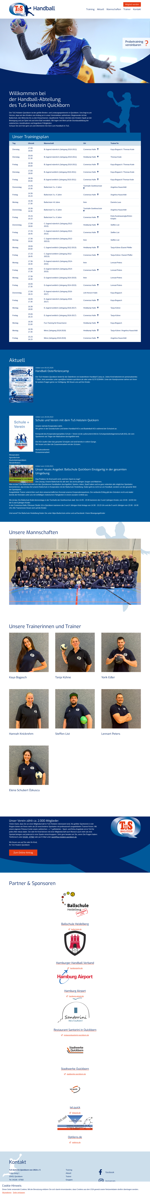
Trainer (127, 9)
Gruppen (69, 1180)
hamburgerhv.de (76, 968)
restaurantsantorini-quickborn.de (76, 1035)
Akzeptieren (7, 1192)
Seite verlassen (19, 1192)
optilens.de (76, 1142)
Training (90, 9)
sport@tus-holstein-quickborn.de (64, 837)
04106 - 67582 (28, 837)
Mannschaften (114, 9)
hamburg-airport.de (76, 996)
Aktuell (100, 9)
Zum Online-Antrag (23, 852)
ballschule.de (76, 929)
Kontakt (137, 9)
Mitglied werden (132, 4)
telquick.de (76, 1113)
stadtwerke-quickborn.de (76, 1074)
